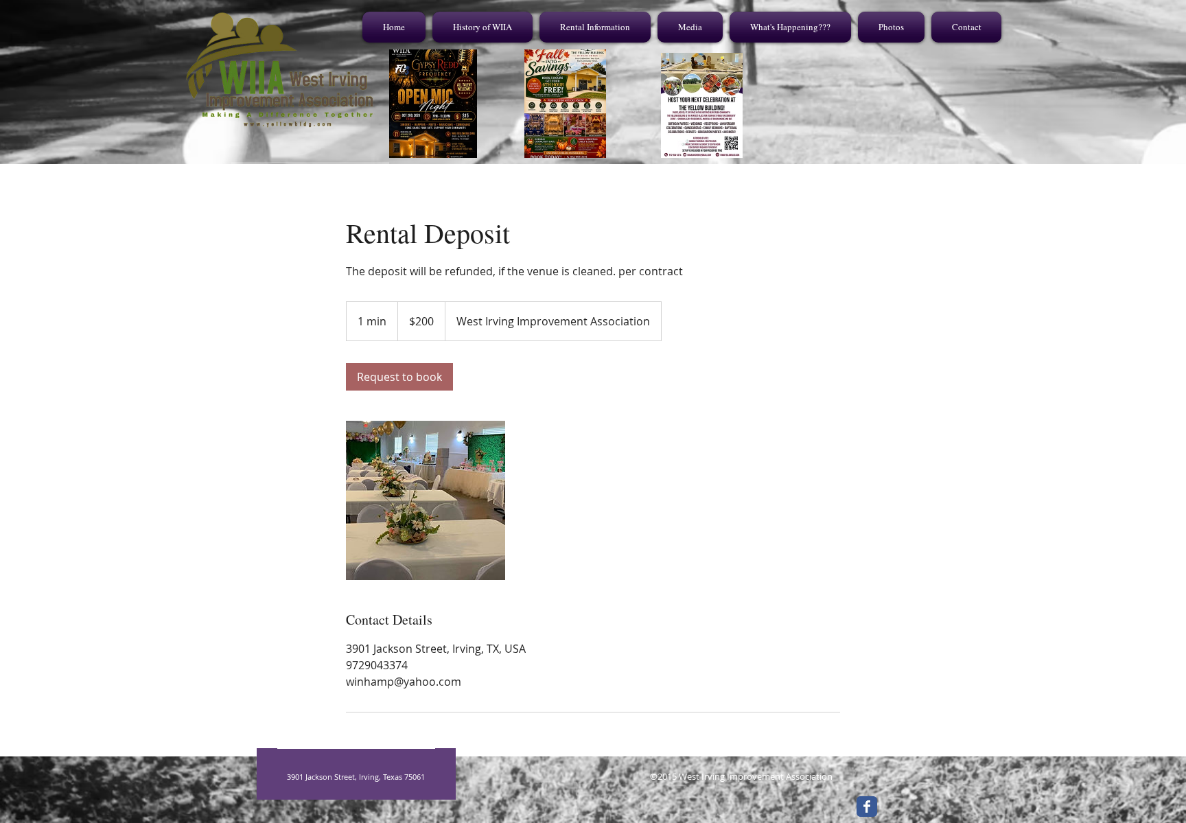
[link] (399, 377)
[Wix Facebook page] (867, 806)
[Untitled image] (425, 500)
